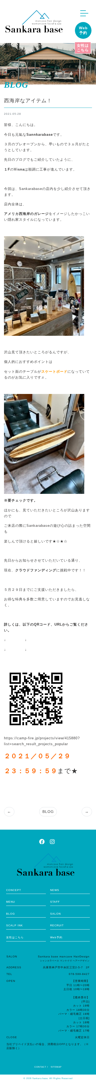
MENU (10, 901)
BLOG (48, 811)
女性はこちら (83, 47)
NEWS (54, 890)
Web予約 (83, 30)
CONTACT (40, 1067)
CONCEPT (13, 890)
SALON (55, 913)
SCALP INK (14, 925)
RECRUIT (57, 925)
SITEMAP (56, 1067)
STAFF (55, 901)
